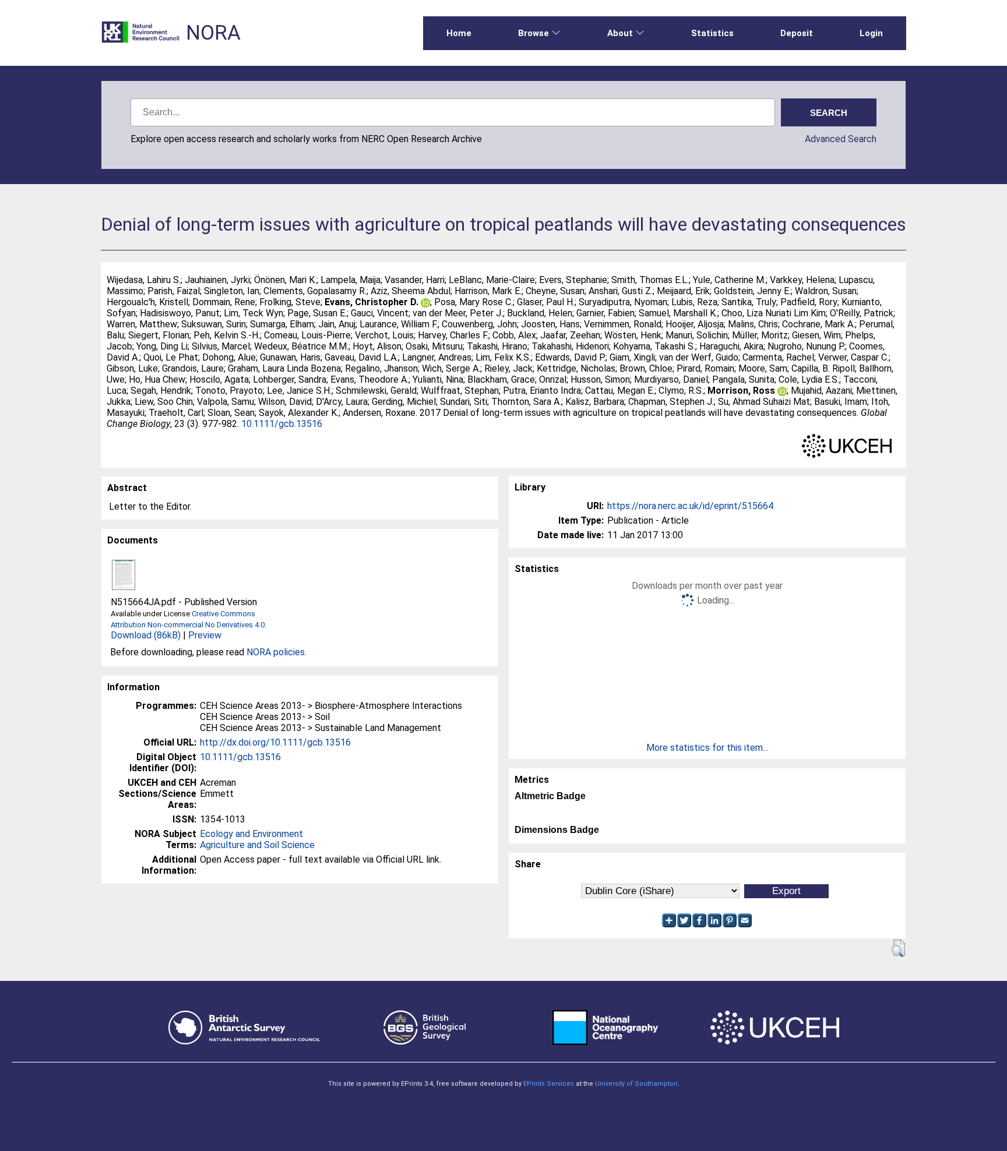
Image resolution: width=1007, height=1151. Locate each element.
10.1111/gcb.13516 (281, 423)
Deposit (796, 33)
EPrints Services (548, 1084)
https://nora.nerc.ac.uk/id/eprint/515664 (690, 505)
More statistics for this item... (707, 747)
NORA (213, 33)
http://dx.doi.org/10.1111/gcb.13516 (275, 742)
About (620, 33)
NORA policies (276, 652)
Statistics (712, 33)
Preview (204, 635)
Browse (533, 33)
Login (871, 33)
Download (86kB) (146, 635)
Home (458, 33)
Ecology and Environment (251, 833)
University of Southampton (636, 1084)
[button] (898, 948)
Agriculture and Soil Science (257, 844)
